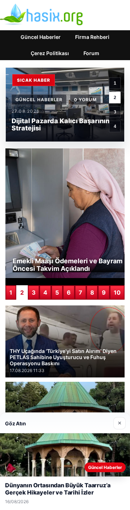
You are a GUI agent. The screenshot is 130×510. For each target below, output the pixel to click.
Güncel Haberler (41, 37)
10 (117, 292)
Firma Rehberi (92, 37)
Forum (91, 53)
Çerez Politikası (50, 53)
